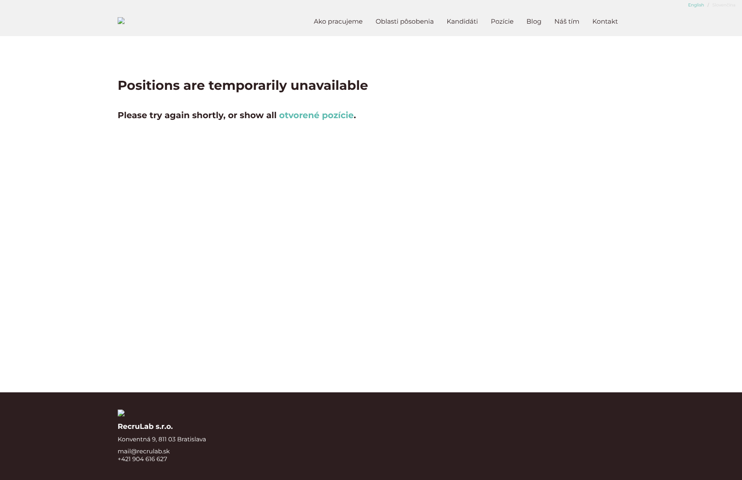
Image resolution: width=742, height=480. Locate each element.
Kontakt (605, 21)
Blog (533, 21)
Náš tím (566, 21)
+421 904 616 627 (142, 459)
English (696, 5)
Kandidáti (462, 21)
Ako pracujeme (338, 21)
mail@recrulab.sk (144, 451)
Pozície (502, 21)
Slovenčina (723, 5)
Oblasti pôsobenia (405, 21)
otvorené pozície (316, 115)
